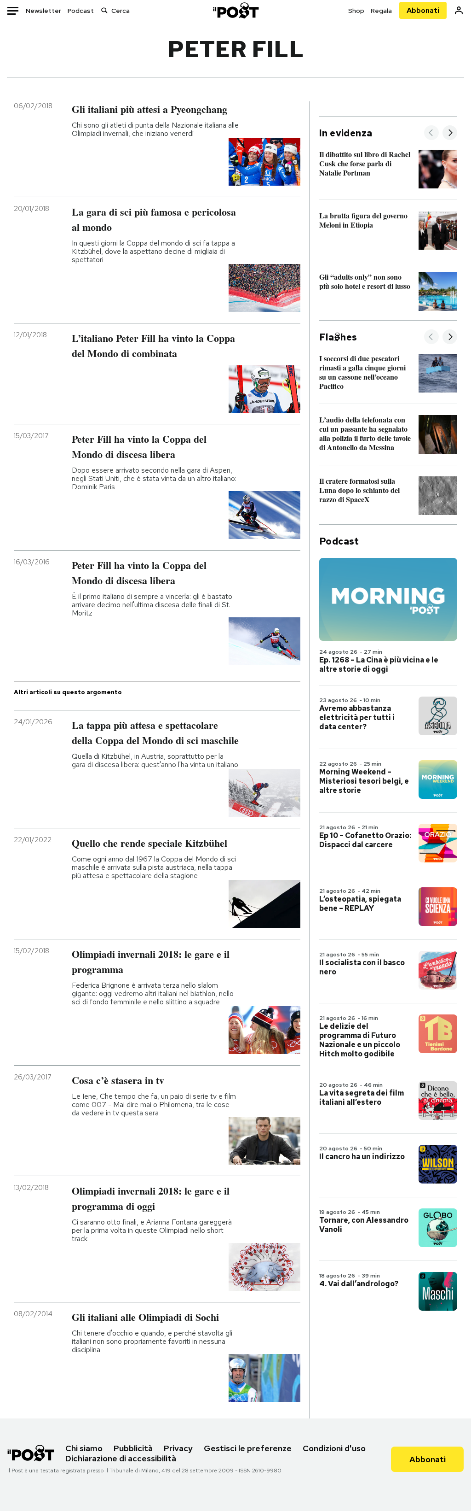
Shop (356, 10)
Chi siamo (84, 1448)
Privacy (178, 1448)
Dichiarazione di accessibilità (120, 1458)
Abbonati (423, 10)
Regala (381, 10)
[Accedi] (459, 10)
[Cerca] (104, 10)
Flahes (338, 337)
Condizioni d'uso (334, 1448)
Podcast (81, 10)
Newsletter (43, 10)
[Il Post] (235, 10)
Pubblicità (133, 1448)
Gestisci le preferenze (248, 1448)
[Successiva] (449, 133)
